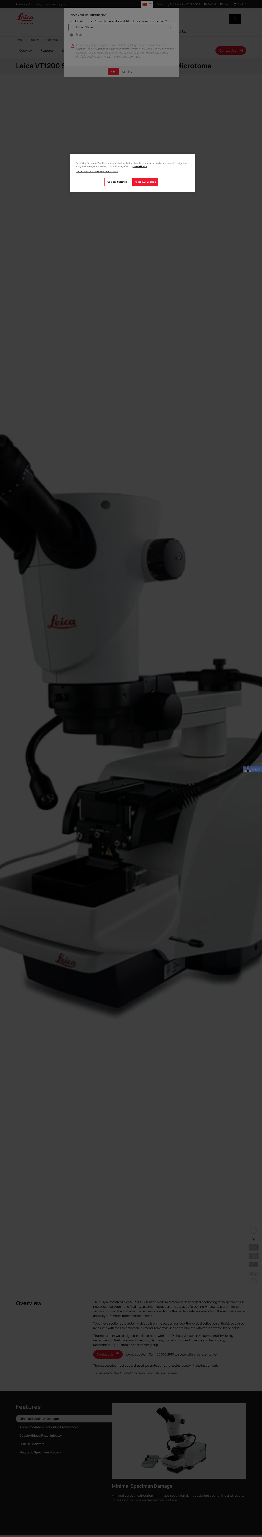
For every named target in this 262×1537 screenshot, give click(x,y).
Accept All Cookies (145, 181)
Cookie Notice (140, 166)
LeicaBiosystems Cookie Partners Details (97, 171)
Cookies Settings (117, 181)
